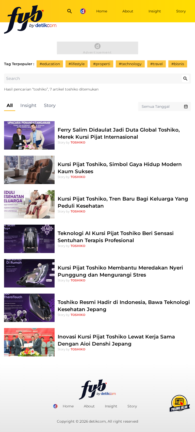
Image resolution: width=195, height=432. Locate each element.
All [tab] (10, 105)
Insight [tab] (28, 105)
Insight (155, 11)
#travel (156, 64)
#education (50, 64)
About (127, 11)
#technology (130, 64)
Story (181, 11)
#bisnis (177, 64)
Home (101, 11)
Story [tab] (50, 105)
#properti (101, 64)
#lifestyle (77, 64)
